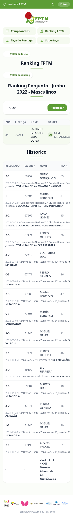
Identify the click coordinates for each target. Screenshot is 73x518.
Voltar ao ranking (20, 75)
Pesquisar (57, 108)
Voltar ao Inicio (19, 54)
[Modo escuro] (53, 4)
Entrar (64, 4)
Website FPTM (17, 4)
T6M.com (50, 511)
